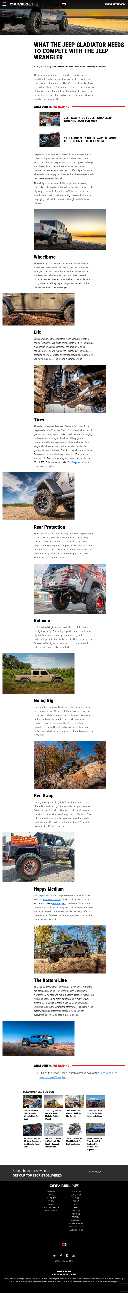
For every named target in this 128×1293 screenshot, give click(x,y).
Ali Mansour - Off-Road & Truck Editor (69, 66)
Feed (76, 1207)
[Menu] (4, 4)
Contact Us (76, 1194)
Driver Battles (76, 1223)
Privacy (76, 1204)
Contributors (76, 1191)
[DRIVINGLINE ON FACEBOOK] (61, 1255)
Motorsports (51, 1210)
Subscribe (95, 1172)
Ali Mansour (101, 66)
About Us (76, 1214)
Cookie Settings (76, 1230)
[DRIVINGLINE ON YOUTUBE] (73, 1255)
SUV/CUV (51, 1194)
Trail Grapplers (59, 903)
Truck (51, 1201)
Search (76, 1198)
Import (51, 1204)
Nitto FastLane (76, 1226)
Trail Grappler (74, 462)
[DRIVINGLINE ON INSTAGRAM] (67, 1255)
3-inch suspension (51, 899)
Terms (76, 1201)
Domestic (51, 1191)
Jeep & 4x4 (51, 1198)
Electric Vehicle (51, 1207)
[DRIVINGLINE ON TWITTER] (54, 1255)
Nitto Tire (64, 1261)
